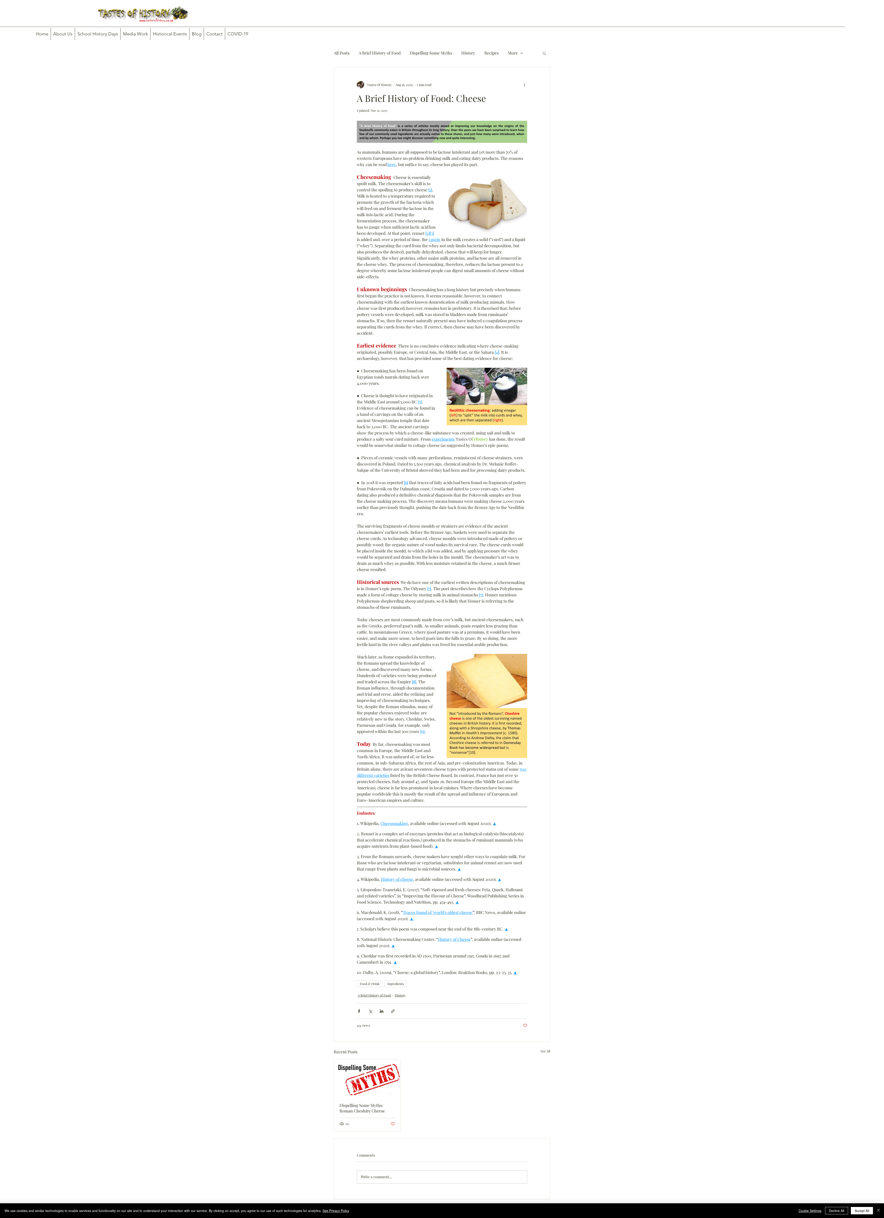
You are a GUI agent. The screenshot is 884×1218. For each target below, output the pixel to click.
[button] (544, 53)
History (468, 53)
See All (545, 1051)
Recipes (491, 53)
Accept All (862, 1210)
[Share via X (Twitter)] (370, 1011)
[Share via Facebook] (359, 1011)
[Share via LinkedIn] (381, 1011)
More (513, 53)
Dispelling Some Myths (431, 53)
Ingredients (395, 984)
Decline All (836, 1210)
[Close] (878, 1210)
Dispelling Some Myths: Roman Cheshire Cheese (362, 1108)
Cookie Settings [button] (810, 1210)
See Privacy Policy (336, 1210)
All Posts (341, 53)
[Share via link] (393, 1011)
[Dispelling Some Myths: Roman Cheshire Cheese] (367, 1078)
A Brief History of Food (380, 53)
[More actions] (524, 84)
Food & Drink (370, 984)
